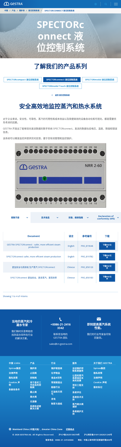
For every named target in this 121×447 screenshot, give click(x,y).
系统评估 (76, 392)
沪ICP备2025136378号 (69, 434)
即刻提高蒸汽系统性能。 (99, 326)
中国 (6, 10)
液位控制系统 (33, 10)
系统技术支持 (78, 398)
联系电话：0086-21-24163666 (59, 440)
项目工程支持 (78, 386)
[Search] (106, 4)
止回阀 (33, 372)
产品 (13, 10)
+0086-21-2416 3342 (60, 326)
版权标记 (98, 387)
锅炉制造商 (56, 368)
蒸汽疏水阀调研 (78, 405)
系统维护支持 (78, 412)
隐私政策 (13, 377)
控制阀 (33, 377)
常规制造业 (56, 382)
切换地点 (70, 429)
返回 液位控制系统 (62, 95)
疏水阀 (33, 396)
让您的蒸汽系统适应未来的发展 (78, 378)
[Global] (95, 4)
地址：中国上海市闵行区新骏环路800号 (95, 440)
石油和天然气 (56, 393)
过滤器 (33, 401)
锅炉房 (22, 10)
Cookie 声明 (14, 383)
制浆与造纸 (56, 403)
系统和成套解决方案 (35, 407)
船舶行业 (55, 387)
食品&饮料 (56, 377)
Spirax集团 (15, 368)
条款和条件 (14, 389)
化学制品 (55, 372)
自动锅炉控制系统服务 (78, 369)
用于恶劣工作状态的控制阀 (35, 385)
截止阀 (33, 392)
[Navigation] (116, 4)
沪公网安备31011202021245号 (98, 434)
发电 (53, 398)
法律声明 (13, 372)
